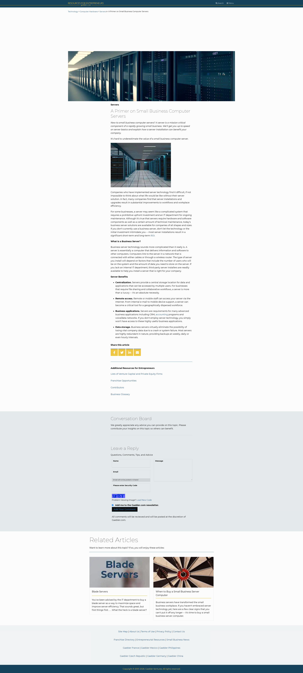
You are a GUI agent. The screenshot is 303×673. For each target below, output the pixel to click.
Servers (103, 12)
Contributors (117, 387)
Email (115, 472)
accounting (162, 314)
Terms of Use (148, 631)
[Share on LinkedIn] (129, 352)
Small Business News (178, 639)
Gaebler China (175, 656)
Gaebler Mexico (149, 648)
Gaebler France (131, 648)
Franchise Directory (124, 639)
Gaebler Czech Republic (132, 656)
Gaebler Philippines (169, 648)
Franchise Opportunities (123, 380)
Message (159, 461)
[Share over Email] (137, 352)
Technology (73, 12)
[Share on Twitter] (121, 352)
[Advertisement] (151, 32)
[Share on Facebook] (114, 352)
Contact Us (179, 631)
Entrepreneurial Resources (150, 639)
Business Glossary (120, 394)
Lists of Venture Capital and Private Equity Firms (136, 374)
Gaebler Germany (156, 656)
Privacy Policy (163, 631)
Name (115, 461)
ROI (153, 235)
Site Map (123, 631)
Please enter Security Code (125, 485)
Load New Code (144, 500)
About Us (134, 631)
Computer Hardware (89, 12)
